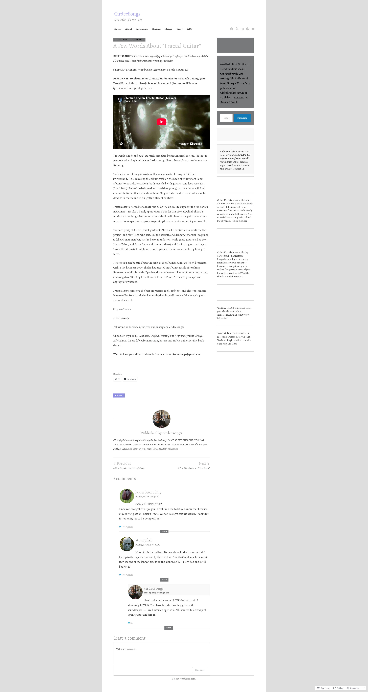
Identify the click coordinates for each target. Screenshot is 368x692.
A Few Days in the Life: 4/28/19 (128, 465)
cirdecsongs (137, 40)
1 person (130, 527)
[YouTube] (252, 27)
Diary (180, 29)
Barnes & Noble (229, 102)
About (128, 29)
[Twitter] (236, 27)
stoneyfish (144, 540)
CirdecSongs (127, 13)
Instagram (162, 327)
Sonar (156, 174)
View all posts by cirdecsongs (165, 449)
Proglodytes (223, 259)
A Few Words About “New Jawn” (194, 465)
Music (120, 395)
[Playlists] (247, 27)
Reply (164, 531)
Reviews (156, 29)
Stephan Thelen (122, 309)
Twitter (145, 327)
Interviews (142, 29)
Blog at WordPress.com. (184, 678)
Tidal (234, 343)
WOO (189, 29)
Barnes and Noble (169, 340)
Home (117, 29)
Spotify (223, 343)
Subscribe (242, 118)
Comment (199, 670)
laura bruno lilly (148, 492)
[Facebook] (231, 27)
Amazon (153, 340)
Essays (168, 29)
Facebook (134, 327)
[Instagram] (242, 27)
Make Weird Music (244, 203)
